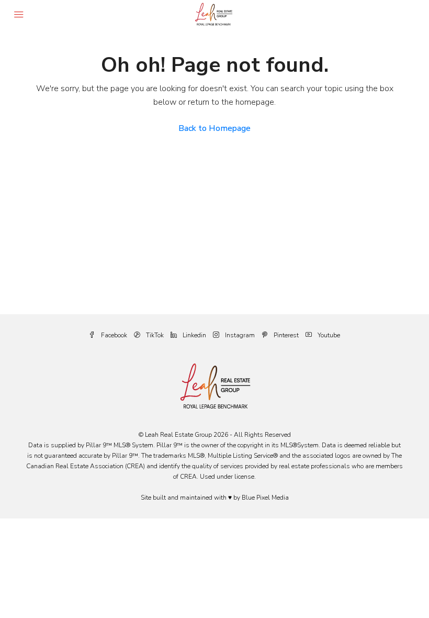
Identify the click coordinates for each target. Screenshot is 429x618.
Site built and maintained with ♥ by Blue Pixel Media (215, 497)
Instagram (239, 335)
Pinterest (286, 335)
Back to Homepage (214, 128)
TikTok (154, 335)
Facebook (114, 335)
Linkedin (194, 335)
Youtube (328, 335)
